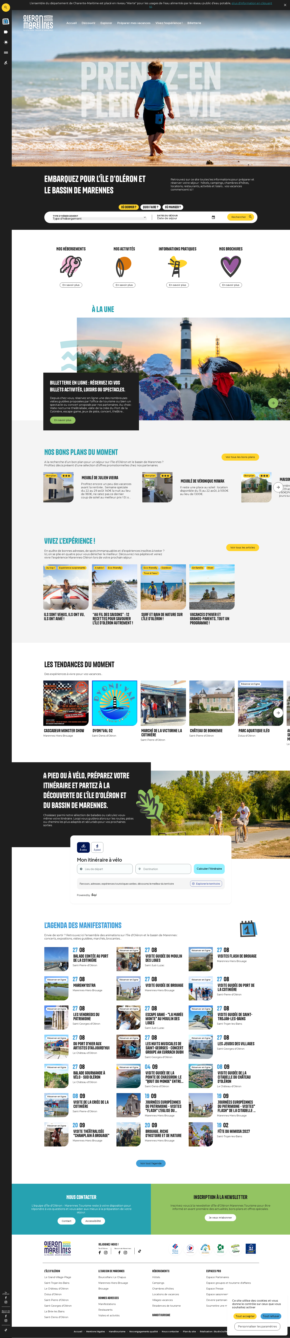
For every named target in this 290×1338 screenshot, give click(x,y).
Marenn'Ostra (84, 985)
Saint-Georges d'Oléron (58, 1306)
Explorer (106, 23)
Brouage (103, 1288)
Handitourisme (161, 1315)
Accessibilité (93, 1221)
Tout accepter (245, 1316)
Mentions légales (95, 1331)
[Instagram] (6, 1302)
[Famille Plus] (205, 1248)
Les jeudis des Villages (236, 1043)
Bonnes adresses (108, 1298)
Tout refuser (271, 1316)
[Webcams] (6, 32)
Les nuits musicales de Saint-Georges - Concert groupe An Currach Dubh (165, 1048)
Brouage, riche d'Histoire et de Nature (164, 1133)
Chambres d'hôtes (163, 1288)
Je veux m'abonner (220, 1217)
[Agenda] (6, 21)
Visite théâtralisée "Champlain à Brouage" (91, 1133)
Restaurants (105, 1310)
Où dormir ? (128, 207)
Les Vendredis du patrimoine (86, 1016)
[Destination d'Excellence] (190, 1248)
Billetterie (194, 23)
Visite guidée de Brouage (164, 985)
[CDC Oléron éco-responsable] (235, 1248)
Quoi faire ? (150, 207)
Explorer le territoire (208, 883)
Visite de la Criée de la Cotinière (91, 1104)
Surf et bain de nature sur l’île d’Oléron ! (162, 616)
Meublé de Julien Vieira (100, 477)
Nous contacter (170, 1331)
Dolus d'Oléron (53, 1294)
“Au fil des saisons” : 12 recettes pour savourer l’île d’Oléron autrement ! (113, 618)
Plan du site (189, 1331)
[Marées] (6, 52)
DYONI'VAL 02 (103, 730)
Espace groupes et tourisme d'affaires (228, 1283)
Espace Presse (215, 1288)
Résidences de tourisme (166, 1306)
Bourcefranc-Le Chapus (112, 1277)
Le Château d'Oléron (56, 1288)
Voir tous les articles (242, 547)
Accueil (71, 23)
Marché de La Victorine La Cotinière (161, 732)
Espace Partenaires (217, 1277)
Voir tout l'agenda (150, 1163)
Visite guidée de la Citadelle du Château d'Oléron (234, 1077)
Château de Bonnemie (206, 730)
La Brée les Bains (54, 1311)
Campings (158, 1283)
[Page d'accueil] (38, 23)
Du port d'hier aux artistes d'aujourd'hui (91, 1045)
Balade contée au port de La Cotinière (90, 958)
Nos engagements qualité (143, 1331)
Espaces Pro (213, 1271)
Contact (66, 1221)
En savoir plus (71, 285)
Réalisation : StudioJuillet (214, 1331)
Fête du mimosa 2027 (234, 1131)
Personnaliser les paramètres (257, 1326)
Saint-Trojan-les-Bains (56, 1283)
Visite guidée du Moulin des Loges (164, 958)
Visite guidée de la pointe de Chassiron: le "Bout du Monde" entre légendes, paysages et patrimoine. (164, 1077)
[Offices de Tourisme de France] (175, 1248)
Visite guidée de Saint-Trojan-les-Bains (235, 1016)
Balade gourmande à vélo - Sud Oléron (89, 1075)
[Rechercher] (6, 7)
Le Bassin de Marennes (111, 1271)
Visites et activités (108, 1315)
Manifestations (107, 1304)
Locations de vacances (165, 1294)
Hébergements (161, 1271)
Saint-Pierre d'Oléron (56, 1300)
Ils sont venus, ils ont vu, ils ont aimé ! (64, 616)
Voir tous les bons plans (240, 457)
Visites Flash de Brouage (237, 956)
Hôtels (156, 1277)
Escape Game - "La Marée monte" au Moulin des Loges (164, 1018)
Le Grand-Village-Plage (57, 1277)
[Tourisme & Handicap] (250, 1248)
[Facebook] (6, 1297)
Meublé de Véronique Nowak (202, 481)
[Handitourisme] (6, 62)
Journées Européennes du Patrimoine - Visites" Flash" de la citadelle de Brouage (237, 1106)
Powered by (83, 895)
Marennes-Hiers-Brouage (113, 1283)
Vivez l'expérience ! (169, 23)
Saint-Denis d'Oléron (56, 1317)
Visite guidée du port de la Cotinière (236, 987)
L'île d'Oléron (52, 1271)
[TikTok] (6, 1330)
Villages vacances (162, 1300)
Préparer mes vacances (134, 23)
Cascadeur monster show (64, 730)
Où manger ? (173, 207)
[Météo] (6, 42)
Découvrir (88, 23)
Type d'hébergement (65, 216)
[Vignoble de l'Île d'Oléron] (220, 1248)
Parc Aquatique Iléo (254, 730)
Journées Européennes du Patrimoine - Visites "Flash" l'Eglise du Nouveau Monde (163, 1106)
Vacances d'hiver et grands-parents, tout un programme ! (209, 618)
